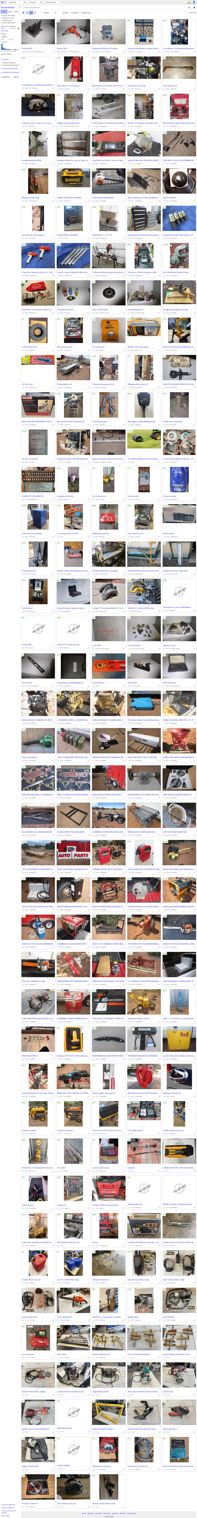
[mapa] (35, 12)
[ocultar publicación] (53, 51)
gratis (5, 36)
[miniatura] (27, 12)
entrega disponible (8, 63)
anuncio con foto (8, 18)
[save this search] (194, 7)
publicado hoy (7, 20)
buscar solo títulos (8, 15)
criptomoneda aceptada (10, 65)
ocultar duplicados (8, 23)
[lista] (23, 12)
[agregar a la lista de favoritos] (23, 51)
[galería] (31, 12)
